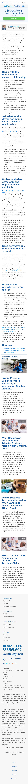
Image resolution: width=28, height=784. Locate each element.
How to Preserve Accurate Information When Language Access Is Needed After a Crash (13, 502)
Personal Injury (8, 598)
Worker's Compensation (9, 606)
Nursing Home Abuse (8, 627)
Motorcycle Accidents (8, 616)
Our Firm (6, 632)
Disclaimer (14, 779)
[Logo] (9, 2)
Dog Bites (5, 603)
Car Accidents (7, 611)
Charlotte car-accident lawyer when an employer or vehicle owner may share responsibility (13, 329)
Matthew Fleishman (14, 26)
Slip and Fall (6, 600)
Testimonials (6, 637)
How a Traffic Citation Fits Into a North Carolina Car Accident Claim (13, 559)
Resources (14, 766)
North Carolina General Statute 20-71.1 (14, 348)
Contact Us (6, 640)
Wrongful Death (7, 624)
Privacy (14, 774)
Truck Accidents (7, 614)
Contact (14, 762)
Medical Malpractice (9, 622)
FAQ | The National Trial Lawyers (14, 747)
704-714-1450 (19, 6)
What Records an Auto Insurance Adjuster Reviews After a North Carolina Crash (14, 443)
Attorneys (5, 635)
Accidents (14, 770)
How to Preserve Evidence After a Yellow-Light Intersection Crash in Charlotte (13, 383)
